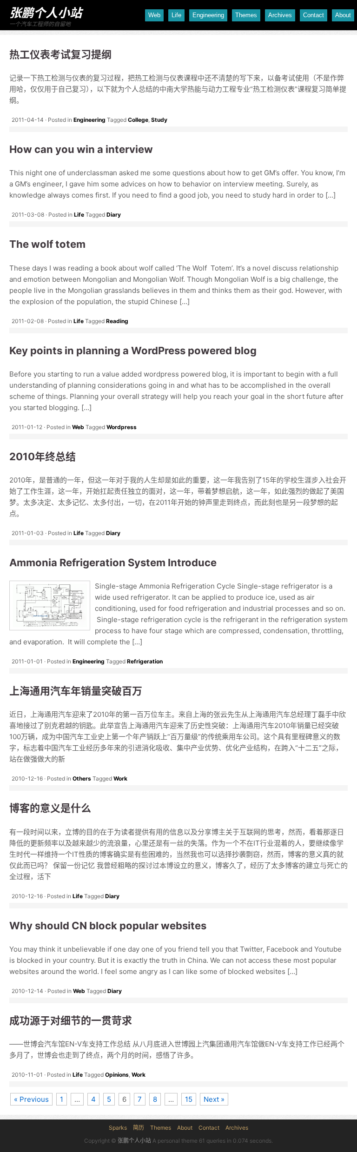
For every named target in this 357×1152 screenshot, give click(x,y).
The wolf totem (47, 244)
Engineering (208, 15)
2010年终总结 (42, 456)
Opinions (117, 1074)
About (343, 15)
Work (120, 778)
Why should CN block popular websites (107, 926)
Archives (280, 15)
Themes (246, 15)
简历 (138, 1127)
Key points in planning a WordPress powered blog (133, 350)
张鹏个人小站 (45, 13)
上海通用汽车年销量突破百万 (75, 691)
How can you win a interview (81, 149)
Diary (113, 214)
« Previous (31, 1099)
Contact (313, 15)
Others (82, 778)
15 (188, 1099)
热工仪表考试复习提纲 (60, 54)
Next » (214, 1099)
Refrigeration (145, 661)
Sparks (118, 1127)
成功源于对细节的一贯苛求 (70, 1020)
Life (176, 15)
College (138, 119)
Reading (117, 321)
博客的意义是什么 (50, 808)
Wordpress (121, 427)
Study (159, 119)
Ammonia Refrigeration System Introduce (113, 562)
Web (154, 15)
